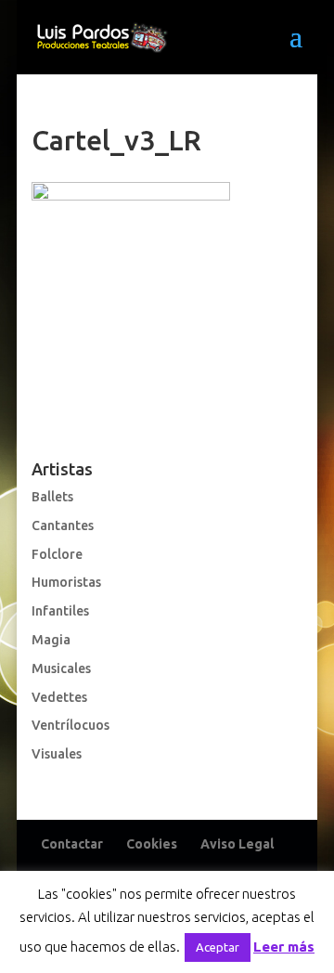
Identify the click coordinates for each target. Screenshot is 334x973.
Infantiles (60, 610)
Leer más (284, 946)
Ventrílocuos (70, 725)
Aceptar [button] (217, 947)
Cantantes (63, 525)
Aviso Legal (237, 844)
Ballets (52, 496)
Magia (51, 639)
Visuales (57, 753)
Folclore (57, 554)
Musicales (61, 668)
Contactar (72, 844)
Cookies (151, 844)
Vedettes (59, 697)
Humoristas (66, 582)
